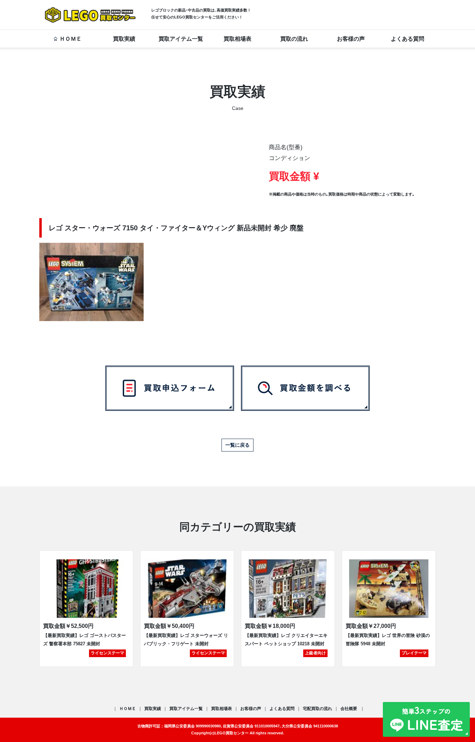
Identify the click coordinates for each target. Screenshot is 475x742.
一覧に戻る (237, 445)
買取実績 (124, 39)
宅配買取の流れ (317, 708)
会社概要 (349, 708)
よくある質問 (407, 39)
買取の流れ (294, 39)
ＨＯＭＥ (70, 39)
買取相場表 (237, 39)
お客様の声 (351, 39)
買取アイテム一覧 (181, 39)
